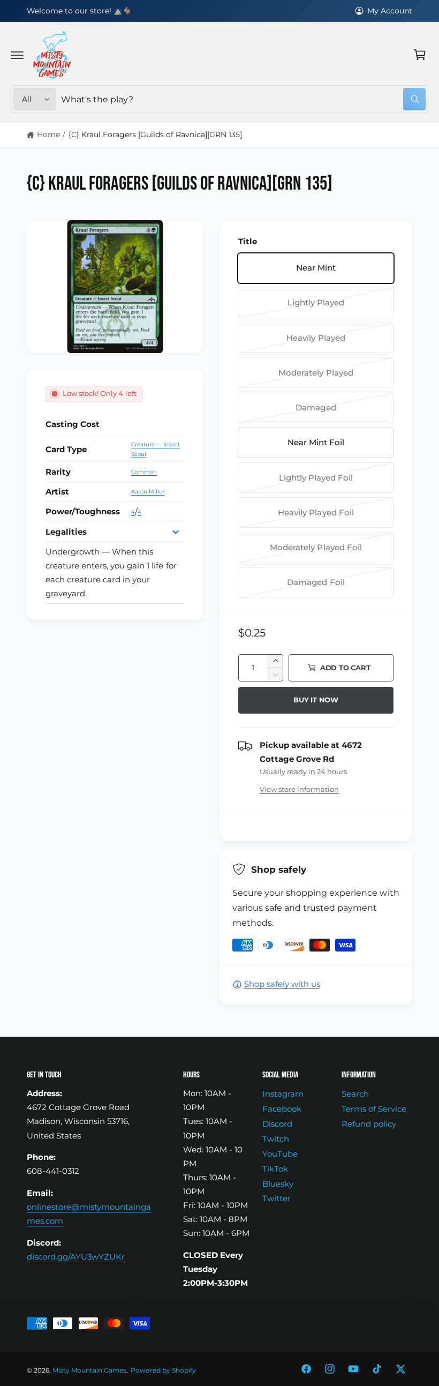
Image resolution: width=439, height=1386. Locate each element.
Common (144, 471)
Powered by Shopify (163, 1370)
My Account (389, 10)
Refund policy (369, 1124)
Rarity (58, 472)
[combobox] (243, 99)
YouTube (280, 1154)
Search (355, 1094)
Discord (277, 1124)
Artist (57, 492)
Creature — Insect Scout (155, 449)
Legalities (66, 532)
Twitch (275, 1139)
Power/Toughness (83, 511)
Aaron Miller (147, 491)
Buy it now (315, 699)
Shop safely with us (282, 984)
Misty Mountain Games (89, 1370)
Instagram (283, 1094)
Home (48, 134)
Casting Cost (73, 424)
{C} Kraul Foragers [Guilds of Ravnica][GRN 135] (156, 134)
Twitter (276, 1198)
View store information (299, 789)
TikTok (275, 1169)
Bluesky (277, 1184)
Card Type (66, 449)
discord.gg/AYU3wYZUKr (76, 1257)
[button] (17, 54)
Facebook (281, 1109)
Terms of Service (374, 1109)
